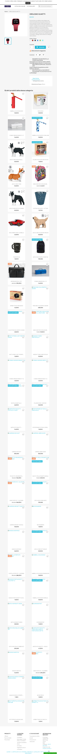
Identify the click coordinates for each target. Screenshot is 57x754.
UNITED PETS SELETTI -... (16, 427)
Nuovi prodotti (8, 738)
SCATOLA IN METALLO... (16, 403)
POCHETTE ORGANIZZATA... (16, 476)
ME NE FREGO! (40, 695)
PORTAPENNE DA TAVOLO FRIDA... (40, 427)
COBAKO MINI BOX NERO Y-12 (40, 378)
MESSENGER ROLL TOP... (16, 281)
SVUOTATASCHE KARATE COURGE (16, 330)
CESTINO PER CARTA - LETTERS (40, 208)
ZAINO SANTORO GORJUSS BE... (40, 184)
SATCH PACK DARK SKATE (40, 500)
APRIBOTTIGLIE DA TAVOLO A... (40, 719)
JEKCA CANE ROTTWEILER (40, 549)
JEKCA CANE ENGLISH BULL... (16, 159)
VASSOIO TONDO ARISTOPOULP (40, 354)
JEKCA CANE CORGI (16, 184)
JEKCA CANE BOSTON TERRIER (16, 208)
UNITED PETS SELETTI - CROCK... (40, 646)
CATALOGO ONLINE (20, 6)
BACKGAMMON (40, 524)
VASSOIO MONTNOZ (16, 549)
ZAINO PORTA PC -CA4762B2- (16, 500)
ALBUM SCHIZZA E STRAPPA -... (16, 695)
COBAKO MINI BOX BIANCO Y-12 (16, 378)
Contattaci (19, 749)
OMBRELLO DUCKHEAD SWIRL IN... (40, 598)
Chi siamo (19, 745)
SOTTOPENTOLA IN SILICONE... (16, 719)
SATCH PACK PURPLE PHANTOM (40, 257)
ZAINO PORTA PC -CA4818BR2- (40, 670)
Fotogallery (31, 6)
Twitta (39, 54)
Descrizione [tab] (36, 78)
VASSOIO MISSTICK (16, 670)
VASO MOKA (40, 111)
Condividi (36, 54)
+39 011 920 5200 (47, 745)
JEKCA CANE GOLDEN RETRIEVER (40, 232)
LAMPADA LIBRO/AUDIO (40, 451)
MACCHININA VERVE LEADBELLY (16, 232)
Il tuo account (34, 733)
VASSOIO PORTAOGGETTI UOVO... (16, 598)
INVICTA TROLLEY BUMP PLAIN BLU (40, 476)
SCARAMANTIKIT (40, 622)
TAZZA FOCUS (16, 257)
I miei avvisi (32, 741)
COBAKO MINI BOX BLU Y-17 (40, 281)
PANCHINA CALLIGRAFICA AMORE (40, 305)
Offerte (6, 736)
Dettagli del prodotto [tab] (38, 81)
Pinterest (43, 54)
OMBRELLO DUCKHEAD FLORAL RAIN (40, 135)
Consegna (19, 737)
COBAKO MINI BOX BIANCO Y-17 (16, 135)
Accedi (31, 738)
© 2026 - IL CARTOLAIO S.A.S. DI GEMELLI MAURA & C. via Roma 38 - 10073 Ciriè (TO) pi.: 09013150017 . (28, 752)
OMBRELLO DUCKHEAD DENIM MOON (40, 573)
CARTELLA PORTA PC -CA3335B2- (16, 573)
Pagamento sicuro (21, 747)
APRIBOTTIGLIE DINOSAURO (16, 305)
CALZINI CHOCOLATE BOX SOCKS (40, 159)
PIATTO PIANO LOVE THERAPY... (16, 354)
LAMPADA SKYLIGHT (16, 451)
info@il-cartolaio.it (47, 748)
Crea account (33, 739)
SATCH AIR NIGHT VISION (16, 622)
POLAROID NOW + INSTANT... (40, 403)
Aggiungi (40, 47)
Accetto (28, 3)
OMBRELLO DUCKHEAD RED (16, 111)
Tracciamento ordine (34, 736)
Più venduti (7, 739)
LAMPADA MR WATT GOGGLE (16, 524)
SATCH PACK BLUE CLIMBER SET (16, 646)
